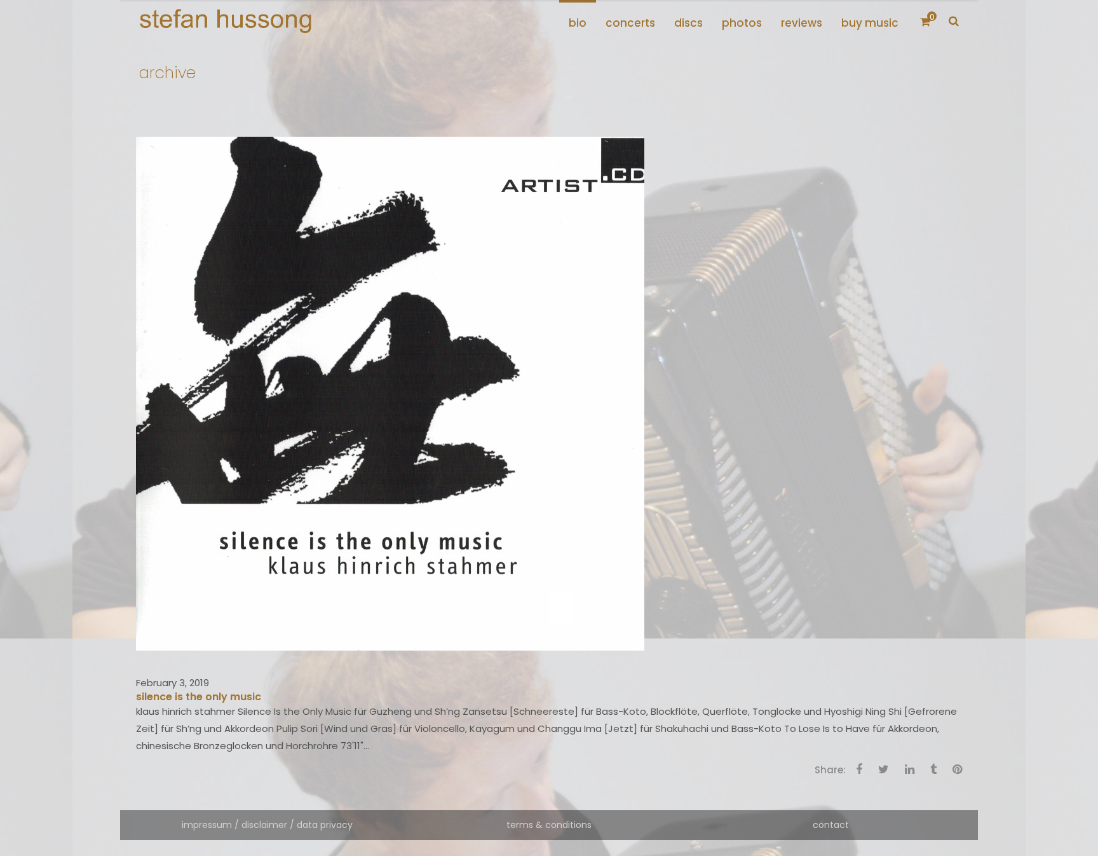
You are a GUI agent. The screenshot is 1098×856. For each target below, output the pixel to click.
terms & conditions (549, 824)
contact (831, 824)
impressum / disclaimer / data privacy (267, 824)
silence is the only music (198, 696)
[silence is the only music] (390, 392)
